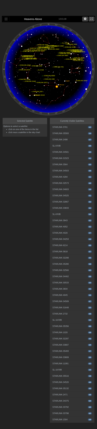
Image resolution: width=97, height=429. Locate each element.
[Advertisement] (48, 8)
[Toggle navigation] (6, 19)
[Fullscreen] (91, 19)
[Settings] (85, 19)
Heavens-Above (33, 19)
